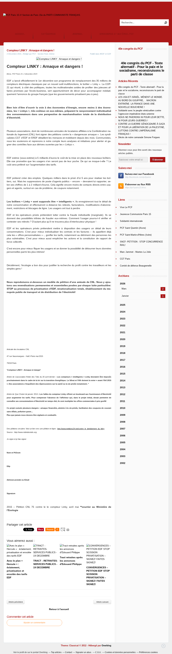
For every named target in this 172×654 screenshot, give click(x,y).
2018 (122, 353)
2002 (122, 463)
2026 (122, 283)
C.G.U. (98, 652)
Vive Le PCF (126, 207)
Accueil (20, 34)
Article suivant (102, 602)
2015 (122, 373)
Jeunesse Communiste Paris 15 (135, 214)
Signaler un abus (84, 652)
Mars (124, 288)
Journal (77, 34)
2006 (122, 435)
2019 (122, 346)
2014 (122, 380)
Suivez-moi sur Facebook (139, 174)
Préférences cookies (148, 652)
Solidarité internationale (131, 221)
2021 (122, 332)
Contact (68, 652)
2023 (122, 318)
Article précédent (16, 602)
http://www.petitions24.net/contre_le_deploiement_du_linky (80, 429)
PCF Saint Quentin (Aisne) (133, 228)
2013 (122, 387)
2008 (122, 421)
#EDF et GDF (105, 54)
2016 (122, 366)
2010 (122, 408)
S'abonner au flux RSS (137, 184)
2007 (122, 428)
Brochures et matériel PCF (116, 34)
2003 (122, 456)
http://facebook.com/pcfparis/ (138, 177)
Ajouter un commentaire (34, 622)
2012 (122, 394)
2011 (122, 401)
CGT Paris (125, 259)
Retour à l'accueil (59, 609)
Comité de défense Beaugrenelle (136, 265)
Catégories (48, 34)
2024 (122, 311)
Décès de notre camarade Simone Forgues (139, 137)
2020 (122, 339)
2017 (122, 360)
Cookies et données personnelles (120, 652)
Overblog (106, 645)
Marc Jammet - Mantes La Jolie (135, 252)
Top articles (56, 652)
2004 (122, 449)
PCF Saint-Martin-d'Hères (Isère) (136, 235)
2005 (122, 442)
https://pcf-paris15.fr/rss (135, 187)
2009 (122, 415)
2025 (122, 305)
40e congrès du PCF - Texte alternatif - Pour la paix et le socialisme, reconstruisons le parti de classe (141, 68)
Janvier (125, 296)
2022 (122, 325)
